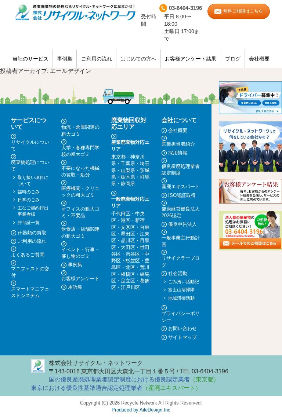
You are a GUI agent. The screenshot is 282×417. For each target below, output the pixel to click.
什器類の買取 (32, 232)
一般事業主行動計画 (181, 241)
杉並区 (133, 260)
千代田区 (120, 213)
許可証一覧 (29, 222)
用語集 (75, 287)
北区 (130, 267)
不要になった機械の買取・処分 (80, 171)
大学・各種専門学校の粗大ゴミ (80, 151)
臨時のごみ (29, 191)
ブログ (233, 59)
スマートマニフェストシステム (30, 292)
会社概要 (259, 59)
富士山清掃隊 (181, 289)
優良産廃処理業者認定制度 (181, 170)
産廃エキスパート (181, 186)
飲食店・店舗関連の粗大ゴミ (80, 232)
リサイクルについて (30, 145)
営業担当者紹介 (178, 144)
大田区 (128, 247)
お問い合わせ (182, 328)
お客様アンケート (80, 278)
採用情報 (177, 153)
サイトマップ (182, 337)
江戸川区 (130, 287)
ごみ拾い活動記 (183, 281)
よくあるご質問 (27, 254)
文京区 (128, 227)
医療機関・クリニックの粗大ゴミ (80, 192)
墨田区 (128, 234)
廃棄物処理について (30, 166)
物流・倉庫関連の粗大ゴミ (80, 130)
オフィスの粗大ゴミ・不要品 (80, 212)
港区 (125, 220)
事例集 (64, 59)
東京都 (118, 157)
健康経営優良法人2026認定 (181, 212)
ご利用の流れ (96, 59)
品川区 (128, 240)
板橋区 (128, 274)
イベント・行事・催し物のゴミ (80, 253)
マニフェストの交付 (30, 272)
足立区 (128, 281)
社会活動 (177, 273)
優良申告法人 (182, 224)
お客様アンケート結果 (190, 59)
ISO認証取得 (182, 195)
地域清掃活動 (181, 298)
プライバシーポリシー (181, 317)
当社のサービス (30, 59)
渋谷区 (133, 254)
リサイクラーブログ (181, 261)
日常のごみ (29, 199)
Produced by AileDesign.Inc (141, 410)
